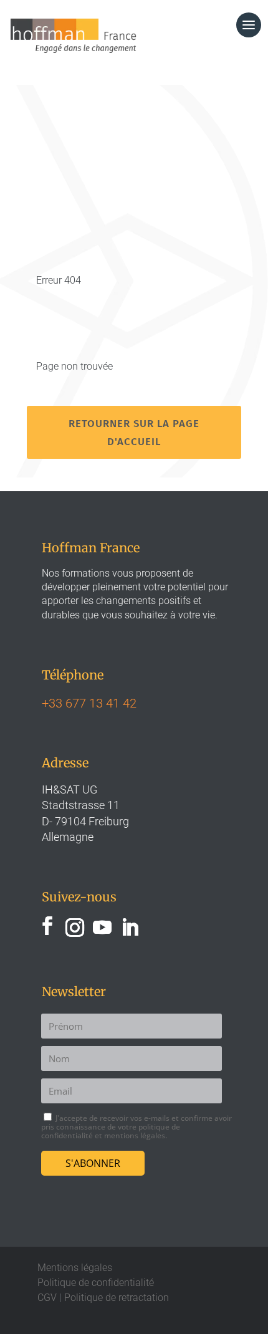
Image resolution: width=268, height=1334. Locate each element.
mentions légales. (135, 1135)
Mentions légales (74, 1268)
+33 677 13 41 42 (89, 703)
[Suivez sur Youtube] (102, 925)
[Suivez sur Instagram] (74, 925)
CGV (47, 1297)
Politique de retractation (116, 1297)
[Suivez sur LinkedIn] (129, 925)
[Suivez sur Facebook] (47, 925)
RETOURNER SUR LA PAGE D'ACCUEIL (134, 432)
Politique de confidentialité (95, 1282)
